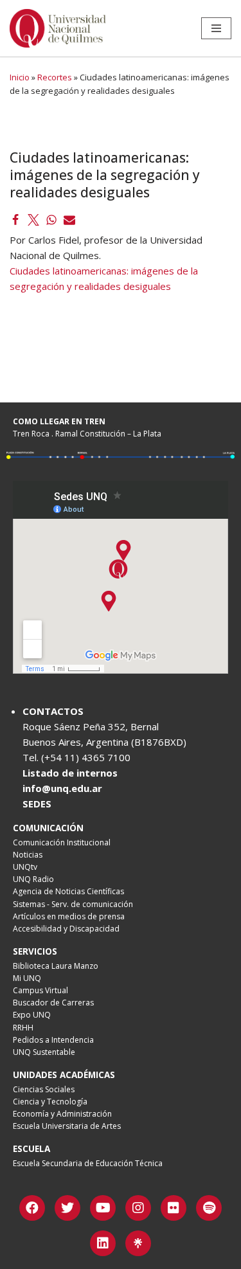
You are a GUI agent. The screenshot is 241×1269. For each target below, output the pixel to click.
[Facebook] (15, 220)
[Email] (69, 220)
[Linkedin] (103, 1243)
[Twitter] (33, 220)
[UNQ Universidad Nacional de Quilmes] (58, 28)
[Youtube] (103, 1208)
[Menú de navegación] (216, 28)
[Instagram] (138, 1208)
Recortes (54, 77)
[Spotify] (209, 1208)
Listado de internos (70, 772)
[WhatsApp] (51, 220)
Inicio (20, 77)
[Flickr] (173, 1208)
